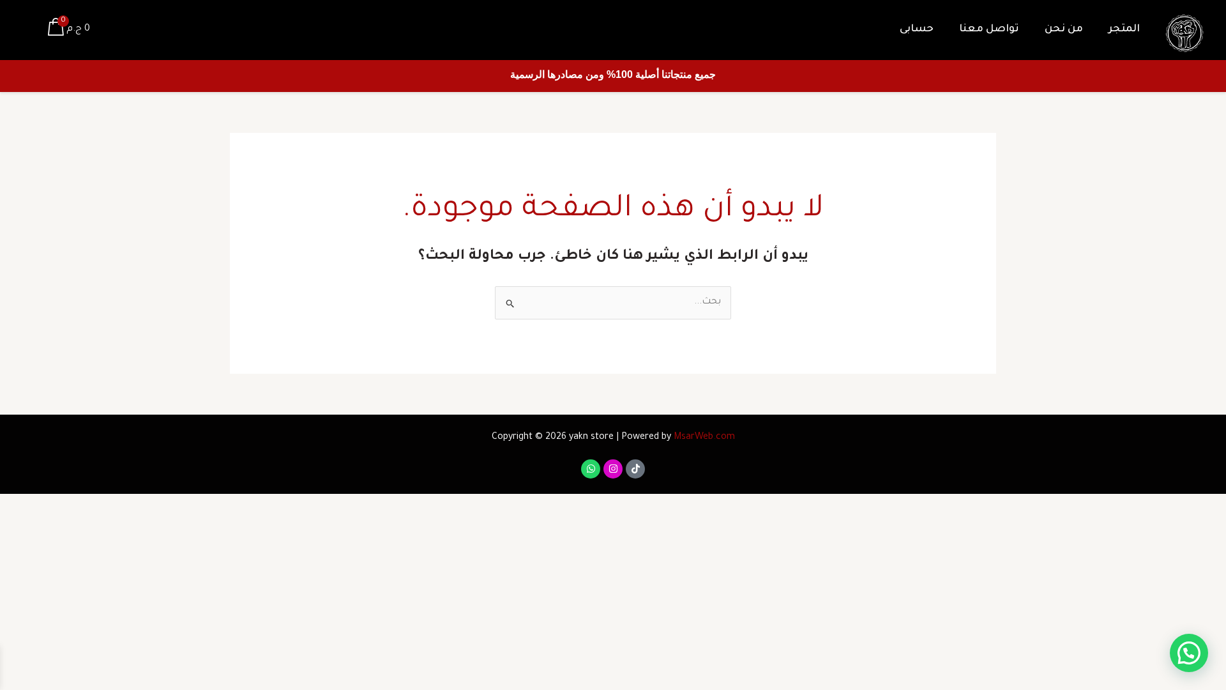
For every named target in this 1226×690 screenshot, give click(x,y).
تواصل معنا (989, 29)
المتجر (1124, 29)
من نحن (1064, 29)
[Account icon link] (28, 30)
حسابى (917, 29)
